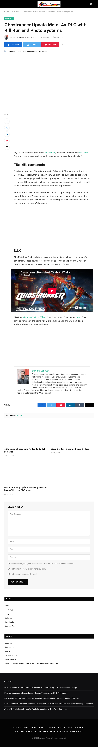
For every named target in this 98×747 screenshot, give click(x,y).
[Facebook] (6, 121)
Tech (6, 614)
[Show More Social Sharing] (62, 44)
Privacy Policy (10, 659)
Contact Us (9, 647)
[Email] (6, 147)
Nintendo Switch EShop (34, 317)
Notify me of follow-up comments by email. (28, 569)
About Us (8, 643)
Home (6, 606)
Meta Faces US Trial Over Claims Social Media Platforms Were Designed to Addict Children (41, 698)
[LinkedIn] (6, 134)
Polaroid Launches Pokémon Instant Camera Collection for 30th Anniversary (35, 693)
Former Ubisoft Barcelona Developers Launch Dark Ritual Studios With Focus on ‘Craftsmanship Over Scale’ (48, 704)
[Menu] (7, 4)
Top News (8, 610)
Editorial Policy (10, 655)
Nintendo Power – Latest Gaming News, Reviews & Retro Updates (31, 663)
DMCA (7, 651)
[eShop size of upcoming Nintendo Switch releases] (25, 434)
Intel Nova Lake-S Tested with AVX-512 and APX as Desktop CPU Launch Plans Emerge (40, 688)
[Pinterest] (6, 140)
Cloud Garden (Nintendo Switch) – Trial (70, 449)
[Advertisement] (55, 132)
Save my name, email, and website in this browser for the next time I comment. (42, 564)
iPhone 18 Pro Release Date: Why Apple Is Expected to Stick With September (36, 709)
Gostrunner (50, 152)
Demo (78, 317)
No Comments (46, 37)
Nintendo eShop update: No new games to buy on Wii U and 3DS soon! (25, 488)
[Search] (91, 4)
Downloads (9, 622)
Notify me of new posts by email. (24, 574)
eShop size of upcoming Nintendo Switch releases (24, 450)
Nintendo (9, 18)
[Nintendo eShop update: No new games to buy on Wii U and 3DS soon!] (25, 472)
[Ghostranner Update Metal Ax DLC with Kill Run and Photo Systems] (49, 79)
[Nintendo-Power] (49, 4)
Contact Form (10, 626)
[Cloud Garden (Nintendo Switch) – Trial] (72, 434)
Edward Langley (18, 37)
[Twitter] (6, 127)
